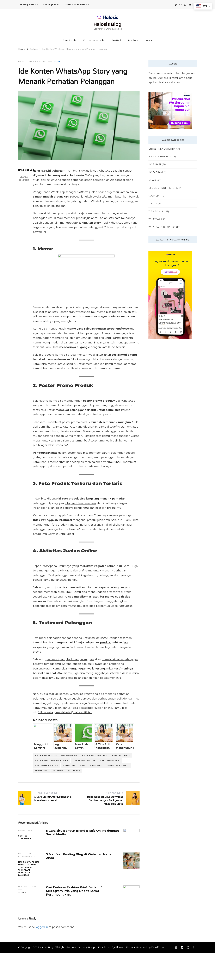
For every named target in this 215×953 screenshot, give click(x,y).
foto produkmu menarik (80, 503)
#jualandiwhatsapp (94, 755)
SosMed (116, 40)
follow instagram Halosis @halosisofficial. (65, 712)
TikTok (152, 203)
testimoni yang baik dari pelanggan (70, 659)
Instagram (155, 172)
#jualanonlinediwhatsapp (51, 760)
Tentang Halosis (28, 5)
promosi (58, 771)
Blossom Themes (125, 947)
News (149, 40)
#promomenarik (110, 760)
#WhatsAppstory (118, 765)
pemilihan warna (50, 426)
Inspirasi (133, 40)
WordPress (157, 947)
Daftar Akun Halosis (77, 5)
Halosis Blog (107, 24)
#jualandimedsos (46, 755)
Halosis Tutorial (29, 862)
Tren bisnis (78, 170)
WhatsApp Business (24, 874)
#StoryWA (69, 765)
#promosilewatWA (46, 765)
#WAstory (96, 765)
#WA (82, 765)
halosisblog (23, 170)
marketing (41, 771)
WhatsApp (105, 170)
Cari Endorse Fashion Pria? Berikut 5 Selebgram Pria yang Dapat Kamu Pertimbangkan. (74, 890)
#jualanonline (121, 755)
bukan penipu (64, 579)
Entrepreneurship (94, 40)
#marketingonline (84, 760)
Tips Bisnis (69, 40)
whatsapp (74, 771)
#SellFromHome (174, 78)
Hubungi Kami (51, 5)
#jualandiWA (69, 755)
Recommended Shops (163, 188)
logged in (42, 927)
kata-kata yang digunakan (80, 426)
